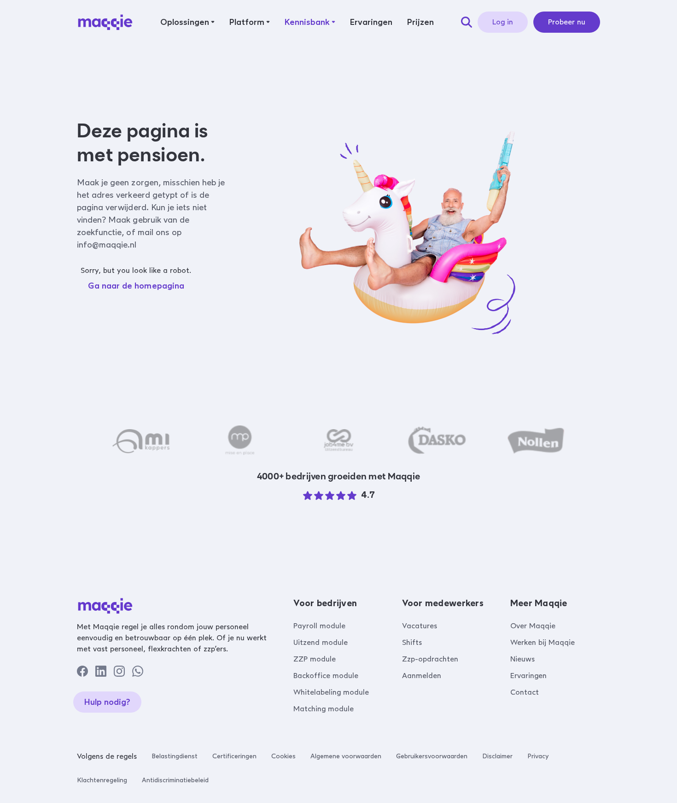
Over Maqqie (532, 625)
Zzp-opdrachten (430, 659)
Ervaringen (528, 675)
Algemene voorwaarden (345, 756)
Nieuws (522, 659)
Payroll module (319, 625)
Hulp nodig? (107, 702)
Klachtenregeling (102, 780)
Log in (502, 22)
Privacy (538, 756)
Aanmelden (421, 675)
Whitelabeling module (331, 692)
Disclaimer (497, 756)
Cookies (283, 756)
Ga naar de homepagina (136, 286)
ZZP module (314, 659)
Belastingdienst (175, 756)
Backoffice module (325, 675)
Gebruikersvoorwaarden (431, 756)
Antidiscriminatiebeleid (175, 780)
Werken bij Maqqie (542, 642)
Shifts (412, 642)
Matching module (323, 708)
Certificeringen (234, 756)
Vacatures (419, 625)
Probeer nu (566, 22)
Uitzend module (320, 642)
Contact (524, 692)
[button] (187, 22)
